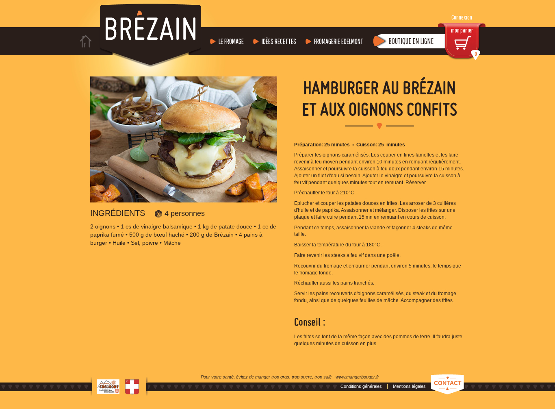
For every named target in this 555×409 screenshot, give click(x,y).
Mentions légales (409, 386)
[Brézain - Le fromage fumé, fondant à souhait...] (150, 33)
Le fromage (231, 41)
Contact (448, 383)
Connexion (461, 17)
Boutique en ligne (411, 41)
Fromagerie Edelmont (338, 41)
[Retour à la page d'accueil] (86, 41)
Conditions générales (361, 386)
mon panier (464, 41)
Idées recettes (279, 41)
